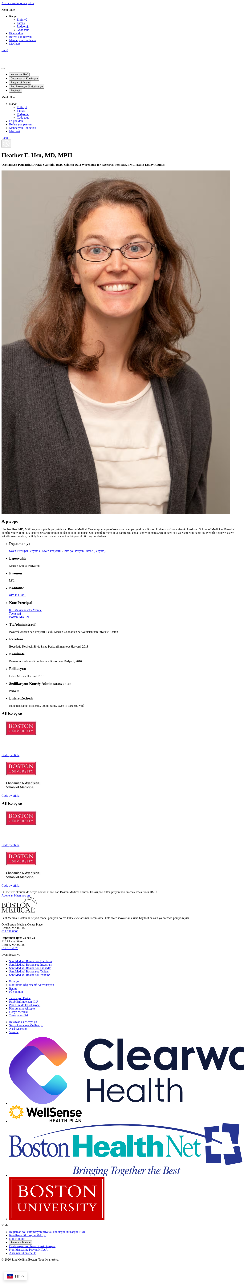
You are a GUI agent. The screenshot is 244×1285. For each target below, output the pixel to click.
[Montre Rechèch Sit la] (6, 144)
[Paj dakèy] (19, 911)
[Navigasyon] (3, 68)
